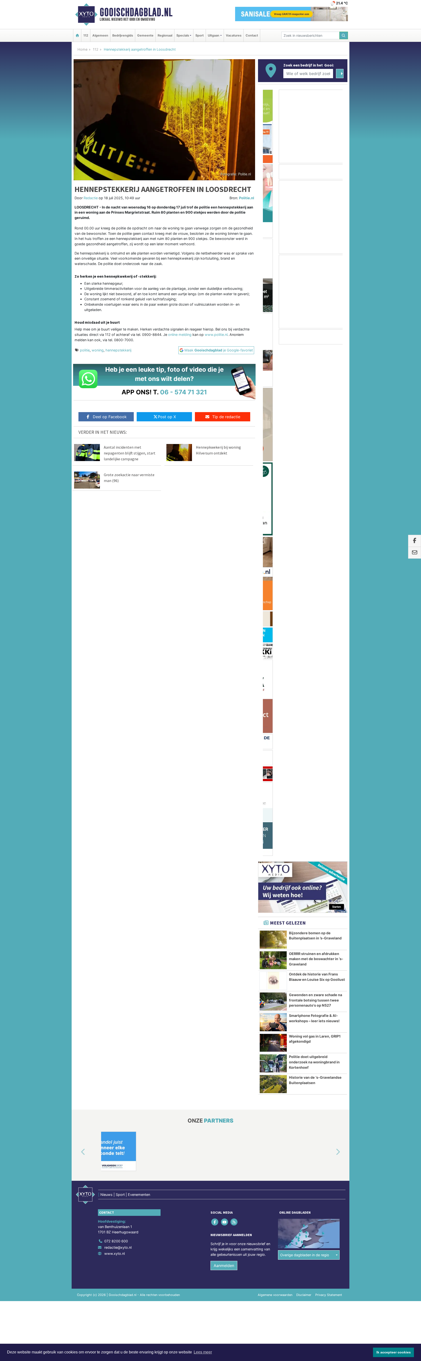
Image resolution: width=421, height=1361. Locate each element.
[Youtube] (225, 711)
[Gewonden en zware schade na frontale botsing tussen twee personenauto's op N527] (273, 490)
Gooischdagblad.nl (136, 12)
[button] (77, 640)
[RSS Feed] (234, 711)
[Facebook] (215, 711)
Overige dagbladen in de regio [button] (304, 743)
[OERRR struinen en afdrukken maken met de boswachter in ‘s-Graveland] (273, 449)
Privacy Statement (328, 783)
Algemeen (100, 35)
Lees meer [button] (203, 1352)
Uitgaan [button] (213, 35)
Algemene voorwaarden (275, 783)
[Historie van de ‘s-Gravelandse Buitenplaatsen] (273, 572)
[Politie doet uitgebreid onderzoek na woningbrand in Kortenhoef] (273, 552)
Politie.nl (246, 198)
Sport (199, 35)
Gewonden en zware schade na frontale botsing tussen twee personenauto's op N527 (315, 488)
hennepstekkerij (118, 350)
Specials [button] (182, 35)
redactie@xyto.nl (118, 736)
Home (82, 49)
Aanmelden (224, 754)
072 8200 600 (116, 730)
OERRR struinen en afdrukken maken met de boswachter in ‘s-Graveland (316, 447)
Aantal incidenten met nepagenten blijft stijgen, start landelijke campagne (129, 453)
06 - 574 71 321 (183, 392)
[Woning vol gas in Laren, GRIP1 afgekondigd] (273, 531)
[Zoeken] (343, 35)
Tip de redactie (226, 416)
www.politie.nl (216, 334)
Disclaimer (303, 783)
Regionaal (165, 35)
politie (85, 350)
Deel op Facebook (110, 416)
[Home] (77, 35)
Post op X (167, 416)
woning (98, 350)
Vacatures (233, 35)
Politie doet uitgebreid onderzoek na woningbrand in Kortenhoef (314, 550)
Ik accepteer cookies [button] (393, 1352)
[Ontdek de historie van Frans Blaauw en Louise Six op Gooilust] (273, 469)
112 (85, 35)
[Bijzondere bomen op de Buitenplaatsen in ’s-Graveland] (273, 428)
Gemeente (145, 35)
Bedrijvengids (122, 35)
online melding (179, 334)
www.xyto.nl (114, 742)
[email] (414, 553)
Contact (252, 35)
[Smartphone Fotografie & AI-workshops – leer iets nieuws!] (273, 510)
